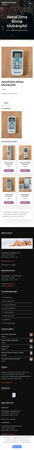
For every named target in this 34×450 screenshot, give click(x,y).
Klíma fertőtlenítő (8, 323)
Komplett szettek (8, 312)
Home (8, 30)
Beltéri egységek (8, 301)
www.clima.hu (11, 284)
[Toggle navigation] (30, 3)
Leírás (6, 103)
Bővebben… (8, 170)
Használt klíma (8, 2)
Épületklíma (6, 297)
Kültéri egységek (8, 316)
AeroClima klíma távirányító (20, 30)
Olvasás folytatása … (7, 382)
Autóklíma (6, 319)
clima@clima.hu (9, 261)
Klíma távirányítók (12, 93)
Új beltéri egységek (8, 308)
